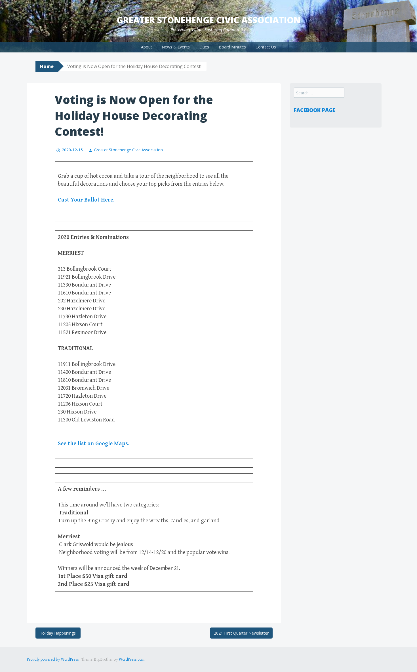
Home (47, 66)
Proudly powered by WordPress (53, 659)
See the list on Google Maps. (93, 443)
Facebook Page (314, 110)
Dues (204, 47)
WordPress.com (131, 659)
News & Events (176, 47)
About (146, 47)
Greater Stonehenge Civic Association (208, 20)
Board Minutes (232, 47)
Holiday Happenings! (58, 633)
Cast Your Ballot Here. (86, 200)
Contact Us (266, 47)
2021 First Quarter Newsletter (241, 633)
